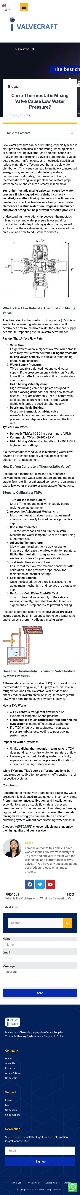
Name (6, 938)
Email (6, 952)
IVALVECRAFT (22, 826)
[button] (24, 7)
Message (9, 966)
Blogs (13, 86)
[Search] (67, 923)
